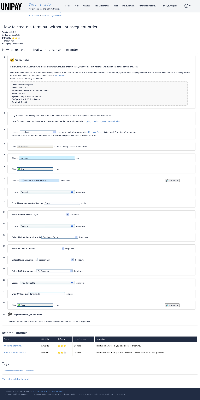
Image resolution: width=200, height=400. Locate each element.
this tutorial (59, 75)
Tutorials (45, 15)
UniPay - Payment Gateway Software (47, 391)
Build (116, 5)
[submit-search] (187, 6)
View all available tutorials (16, 379)
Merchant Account (96, 132)
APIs (77, 5)
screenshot (173, 180)
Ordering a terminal (13, 345)
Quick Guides (56, 15)
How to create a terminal (15, 352)
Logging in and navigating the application (102, 121)
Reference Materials (148, 5)
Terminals (29, 370)
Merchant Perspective (14, 370)
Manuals (86, 5)
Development (128, 5)
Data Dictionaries (102, 5)
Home (67, 5)
